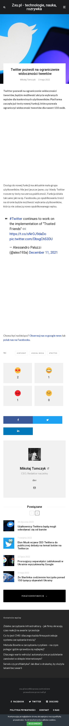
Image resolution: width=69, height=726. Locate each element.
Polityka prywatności (23, 710)
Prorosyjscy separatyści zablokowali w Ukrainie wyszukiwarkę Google (40, 563)
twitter (53, 353)
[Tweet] (47, 420)
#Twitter (16, 219)
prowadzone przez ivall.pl (34, 692)
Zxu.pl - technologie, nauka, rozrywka (34, 7)
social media (38, 353)
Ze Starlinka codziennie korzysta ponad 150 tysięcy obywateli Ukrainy (41, 579)
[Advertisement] (34, 147)
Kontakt (44, 710)
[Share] (18, 420)
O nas (56, 710)
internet (22, 353)
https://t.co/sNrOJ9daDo (28, 234)
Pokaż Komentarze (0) (33, 596)
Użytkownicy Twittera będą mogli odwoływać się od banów (37, 528)
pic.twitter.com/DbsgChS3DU (31, 239)
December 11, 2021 (43, 252)
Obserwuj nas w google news (45, 335)
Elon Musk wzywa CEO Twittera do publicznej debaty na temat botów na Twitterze (39, 545)
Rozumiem (35, 723)
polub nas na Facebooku (16, 339)
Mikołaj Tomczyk (28, 80)
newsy (7, 522)
